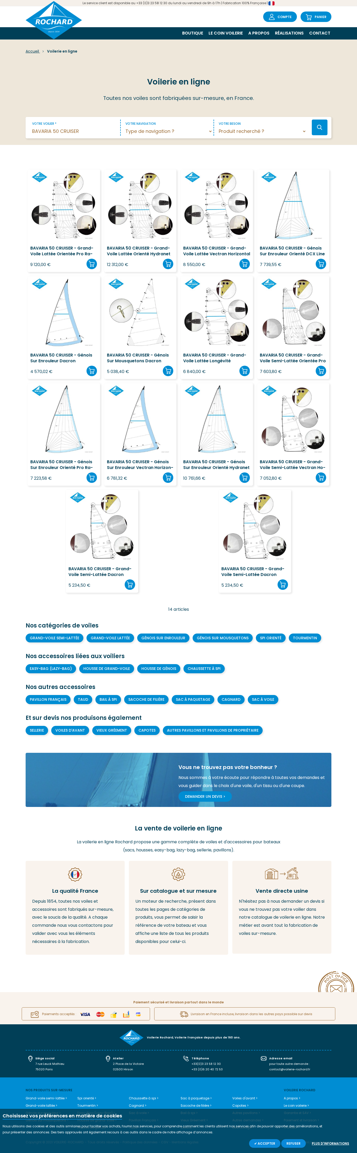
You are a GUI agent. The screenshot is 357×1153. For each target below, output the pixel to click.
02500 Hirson (123, 1069)
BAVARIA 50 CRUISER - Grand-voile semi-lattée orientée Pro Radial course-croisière (293, 358)
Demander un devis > (205, 796)
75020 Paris (44, 1069)
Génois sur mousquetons (223, 638)
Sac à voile (263, 699)
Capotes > (240, 1105)
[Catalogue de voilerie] (178, 908)
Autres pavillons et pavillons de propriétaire (212, 730)
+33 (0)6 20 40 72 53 (207, 1069)
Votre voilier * (44, 123)
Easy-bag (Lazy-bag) (51, 668)
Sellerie (37, 730)
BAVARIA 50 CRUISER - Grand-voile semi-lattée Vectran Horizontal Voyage (292, 465)
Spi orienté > (86, 1098)
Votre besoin (230, 123)
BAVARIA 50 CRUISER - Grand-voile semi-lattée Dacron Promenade (99, 572)
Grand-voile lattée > (41, 1105)
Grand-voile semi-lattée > (46, 1098)
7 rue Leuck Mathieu (49, 1064)
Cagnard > (137, 1105)
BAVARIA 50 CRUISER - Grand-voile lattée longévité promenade (214, 358)
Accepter (266, 1143)
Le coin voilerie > (296, 1105)
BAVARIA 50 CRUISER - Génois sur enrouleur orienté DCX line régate (292, 251)
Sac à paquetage (193, 699)
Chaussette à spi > (143, 1098)
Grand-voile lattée (110, 638)
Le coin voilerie (226, 33)
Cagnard (231, 699)
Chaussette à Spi (204, 668)
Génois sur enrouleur (163, 638)
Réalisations (289, 33)
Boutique (192, 33)
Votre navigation (140, 123)
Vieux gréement (111, 730)
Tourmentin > (87, 1105)
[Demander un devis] (281, 907)
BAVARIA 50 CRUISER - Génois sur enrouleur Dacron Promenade (61, 358)
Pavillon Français (48, 699)
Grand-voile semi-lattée (54, 638)
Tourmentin (305, 638)
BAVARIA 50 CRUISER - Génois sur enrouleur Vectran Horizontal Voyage (140, 465)
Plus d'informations (330, 1143)
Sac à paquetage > (196, 1098)
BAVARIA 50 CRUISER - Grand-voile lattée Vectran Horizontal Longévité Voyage (216, 251)
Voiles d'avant (70, 730)
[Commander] (92, 264)
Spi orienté (270, 638)
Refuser (293, 1143)
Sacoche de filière (146, 699)
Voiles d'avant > (244, 1098)
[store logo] (54, 21)
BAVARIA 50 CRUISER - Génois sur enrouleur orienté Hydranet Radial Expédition (216, 465)
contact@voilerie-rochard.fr (289, 1069)
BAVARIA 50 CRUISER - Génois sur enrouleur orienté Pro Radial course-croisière (61, 465)
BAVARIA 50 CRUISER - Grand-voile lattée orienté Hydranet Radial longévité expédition (138, 251)
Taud (83, 699)
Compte (285, 17)
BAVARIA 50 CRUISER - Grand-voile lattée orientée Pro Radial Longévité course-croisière (61, 251)
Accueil (33, 51)
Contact (319, 33)
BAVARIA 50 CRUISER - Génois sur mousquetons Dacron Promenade (138, 358)
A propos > (292, 1098)
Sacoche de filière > (196, 1105)
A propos (258, 33)
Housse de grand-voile (106, 668)
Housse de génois (158, 668)
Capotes (147, 730)
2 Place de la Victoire (128, 1064)
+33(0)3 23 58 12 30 (206, 1064)
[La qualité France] (75, 908)
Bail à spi (108, 699)
